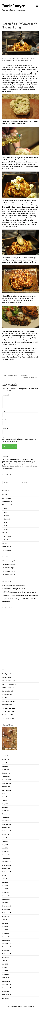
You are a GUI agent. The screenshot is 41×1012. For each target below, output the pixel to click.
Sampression (19, 1006)
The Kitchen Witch (7, 715)
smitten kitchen (7, 704)
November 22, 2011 (26, 58)
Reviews (4, 543)
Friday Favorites (7, 501)
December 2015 (6, 780)
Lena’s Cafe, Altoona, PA (18, 585)
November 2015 (6, 783)
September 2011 (6, 954)
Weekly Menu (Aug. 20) (8, 561)
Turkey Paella (26, 357)
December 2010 (6, 984)
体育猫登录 (5, 592)
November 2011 (6, 947)
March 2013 (5, 892)
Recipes (15, 60)
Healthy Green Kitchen (8, 687)
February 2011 (6, 977)
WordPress (31, 1006)
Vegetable (28, 60)
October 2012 (6, 909)
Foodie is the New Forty (9, 684)
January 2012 (6, 940)
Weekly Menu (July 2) (8, 568)
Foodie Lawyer (13, 5)
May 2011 (5, 967)
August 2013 (5, 875)
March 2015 (5, 810)
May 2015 (5, 804)
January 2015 (6, 817)
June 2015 (5, 800)
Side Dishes (21, 60)
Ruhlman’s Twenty (19, 78)
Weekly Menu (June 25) (9, 571)
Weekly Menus (6, 550)
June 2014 (5, 841)
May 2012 (5, 926)
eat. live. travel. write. (9, 681)
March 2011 (5, 974)
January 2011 (6, 981)
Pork (5, 512)
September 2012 (6, 913)
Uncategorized (6, 547)
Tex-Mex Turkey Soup (14, 357)
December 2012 (6, 902)
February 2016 (6, 773)
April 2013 (5, 889)
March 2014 (5, 851)
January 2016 (6, 776)
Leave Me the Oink (7, 691)
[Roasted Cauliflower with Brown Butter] (20, 44)
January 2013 (6, 899)
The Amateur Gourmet (8, 708)
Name (4, 411)
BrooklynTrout (6, 674)
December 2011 (6, 943)
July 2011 (4, 960)
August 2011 (5, 957)
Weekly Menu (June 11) (8, 574)
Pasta (6, 509)
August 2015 (5, 793)
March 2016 (5, 769)
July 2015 (4, 797)
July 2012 (4, 920)
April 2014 (5, 848)
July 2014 (5, 838)
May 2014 (5, 844)
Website (5, 428)
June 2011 (5, 964)
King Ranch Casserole (21, 355)
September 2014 (7, 831)
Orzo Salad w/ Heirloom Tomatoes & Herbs (23, 592)
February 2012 (6, 937)
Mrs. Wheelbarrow (7, 698)
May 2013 (5, 885)
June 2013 (5, 882)
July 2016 (5, 763)
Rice (5, 522)
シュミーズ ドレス (7, 599)
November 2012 (6, 906)
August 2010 (5, 998)
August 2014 (5, 834)
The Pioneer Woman (8, 718)
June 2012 (5, 923)
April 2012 (5, 930)
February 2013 (6, 896)
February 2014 (6, 855)
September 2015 (6, 790)
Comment (6, 395)
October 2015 (6, 786)
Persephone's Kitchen (8, 701)
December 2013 (6, 862)
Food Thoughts (6, 498)
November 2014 (7, 824)
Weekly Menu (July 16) (8, 564)
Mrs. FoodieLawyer (14, 58)
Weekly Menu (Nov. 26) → (30, 377)
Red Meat (7, 519)
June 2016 (5, 766)
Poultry (6, 515)
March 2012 (5, 933)
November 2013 (6, 865)
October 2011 (6, 950)
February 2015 (6, 814)
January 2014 (6, 858)
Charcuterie (5, 495)
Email (4, 420)
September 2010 (7, 995)
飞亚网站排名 (6, 595)
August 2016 (5, 759)
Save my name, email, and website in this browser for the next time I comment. (19, 440)
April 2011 (5, 971)
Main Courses (8, 536)
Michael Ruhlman (7, 694)
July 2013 (4, 879)
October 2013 (6, 868)
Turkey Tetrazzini (8, 355)
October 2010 (6, 991)
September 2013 (6, 872)
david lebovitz (6, 677)
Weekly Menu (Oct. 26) (19, 589)
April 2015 (5, 807)
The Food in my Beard (8, 711)
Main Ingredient (7, 60)
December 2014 (6, 821)
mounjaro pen (6, 589)
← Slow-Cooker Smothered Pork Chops (14, 375)
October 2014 (6, 827)
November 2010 (7, 988)
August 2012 (5, 916)
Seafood (6, 526)
